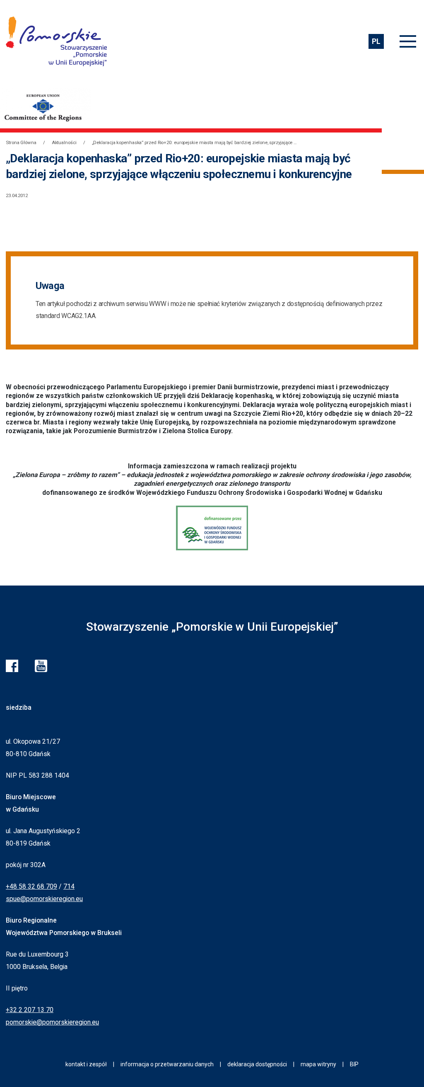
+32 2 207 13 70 (29, 1010)
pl (376, 41)
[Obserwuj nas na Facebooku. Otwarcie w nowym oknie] (12, 666)
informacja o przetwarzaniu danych (167, 1064)
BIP (354, 1064)
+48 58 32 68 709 (31, 886)
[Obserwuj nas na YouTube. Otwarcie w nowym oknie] (41, 666)
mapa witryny (318, 1064)
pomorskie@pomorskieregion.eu (52, 1022)
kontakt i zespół (86, 1064)
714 (69, 886)
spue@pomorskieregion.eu (44, 899)
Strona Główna (21, 142)
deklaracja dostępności (257, 1064)
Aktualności (64, 142)
